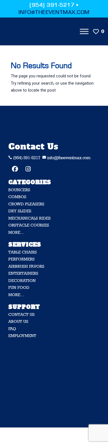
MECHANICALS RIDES (29, 218)
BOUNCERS (19, 189)
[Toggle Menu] (84, 31)
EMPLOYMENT (22, 335)
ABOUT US (18, 321)
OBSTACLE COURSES (28, 225)
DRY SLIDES (19, 210)
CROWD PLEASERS (26, 203)
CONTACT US (21, 314)
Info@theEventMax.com (54, 12)
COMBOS (17, 196)
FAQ (12, 328)
